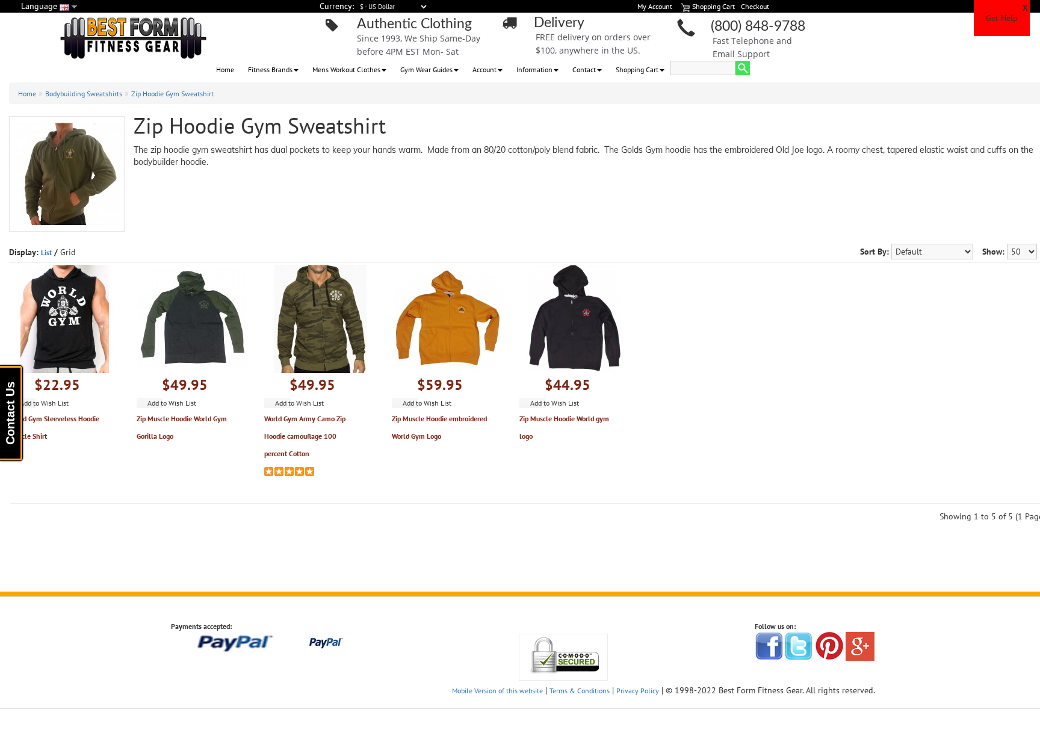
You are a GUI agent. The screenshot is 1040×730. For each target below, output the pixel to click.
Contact (584, 69)
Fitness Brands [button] (270, 69)
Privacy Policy (637, 690)
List (46, 252)
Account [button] (484, 69)
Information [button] (534, 69)
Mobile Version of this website (497, 690)
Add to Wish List (44, 402)
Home (225, 69)
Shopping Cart (637, 69)
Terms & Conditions (579, 690)
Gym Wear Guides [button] (426, 69)
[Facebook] (769, 645)
